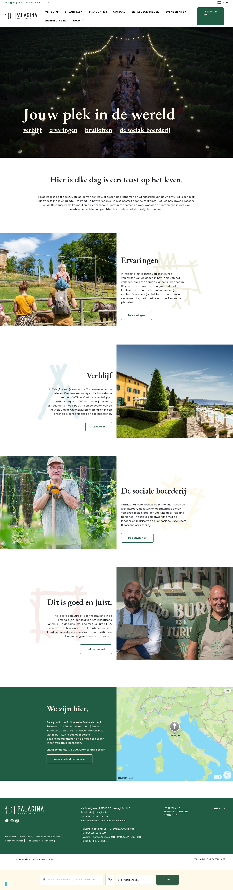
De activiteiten (137, 537)
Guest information (14, 840)
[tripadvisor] (12, 821)
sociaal (119, 11)
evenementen (176, 11)
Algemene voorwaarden (48, 836)
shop (76, 20)
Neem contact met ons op (69, 759)
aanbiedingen (55, 20)
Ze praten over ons (176, 811)
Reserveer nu (210, 13)
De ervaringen (136, 315)
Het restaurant (96, 649)
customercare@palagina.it (110, 820)
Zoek (167, 880)
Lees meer (98, 426)
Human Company (44, 859)
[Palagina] (21, 16)
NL (223, 2)
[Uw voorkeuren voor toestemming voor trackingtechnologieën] (6, 884)
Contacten (171, 815)
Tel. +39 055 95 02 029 (37, 2)
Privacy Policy (26, 836)
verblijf (52, 11)
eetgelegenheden (145, 11)
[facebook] (7, 821)
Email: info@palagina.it (94, 812)
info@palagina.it (13, 2)
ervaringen (74, 11)
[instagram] (17, 821)
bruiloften (98, 11)
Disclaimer (10, 836)
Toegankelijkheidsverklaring (40, 840)
